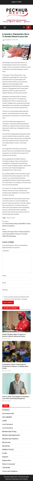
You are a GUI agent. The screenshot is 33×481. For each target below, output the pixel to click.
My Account (6, 442)
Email (4, 282)
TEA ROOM (6, 468)
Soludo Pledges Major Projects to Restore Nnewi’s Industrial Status (16, 321)
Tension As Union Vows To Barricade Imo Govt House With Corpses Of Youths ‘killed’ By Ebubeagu (16, 232)
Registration (6, 460)
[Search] (24, 27)
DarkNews (15, 479)
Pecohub (7, 39)
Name (4, 275)
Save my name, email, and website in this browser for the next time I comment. (16, 298)
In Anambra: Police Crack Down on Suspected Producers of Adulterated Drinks (16, 351)
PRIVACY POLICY (8, 449)
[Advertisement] (16, 21)
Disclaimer (6, 410)
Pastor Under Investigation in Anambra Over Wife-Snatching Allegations (16, 383)
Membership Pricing (9, 431)
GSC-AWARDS (7, 417)
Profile (4, 453)
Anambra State (11, 218)
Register (5, 457)
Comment (5, 250)
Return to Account (8, 464)
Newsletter (6, 446)
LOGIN (4, 421)
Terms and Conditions (10, 471)
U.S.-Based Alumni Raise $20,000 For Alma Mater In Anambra (16, 223)
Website (5, 290)
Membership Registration (11, 435)
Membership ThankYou (10, 439)
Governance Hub (8, 413)
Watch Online (28, 27)
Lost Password (7, 424)
